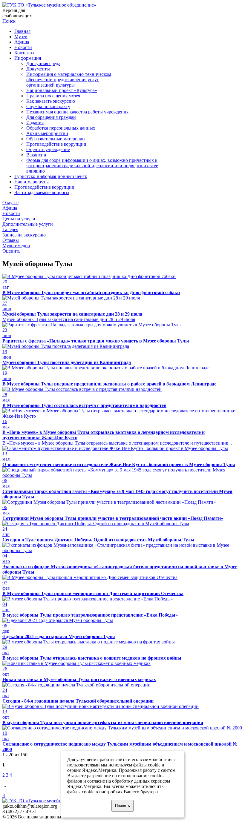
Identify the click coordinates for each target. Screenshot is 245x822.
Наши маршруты (31, 181)
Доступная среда (43, 63)
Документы (38, 68)
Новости (23, 47)
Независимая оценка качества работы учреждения (77, 111)
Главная (22, 31)
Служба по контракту (48, 106)
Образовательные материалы (55, 138)
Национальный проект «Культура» (61, 90)
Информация (27, 58)
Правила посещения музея (53, 95)
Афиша (21, 41)
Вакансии (36, 154)
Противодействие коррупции (56, 144)
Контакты (24, 52)
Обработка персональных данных (60, 127)
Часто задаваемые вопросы (41, 192)
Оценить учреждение (48, 149)
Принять (122, 805)
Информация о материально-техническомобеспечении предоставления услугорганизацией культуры (68, 79)
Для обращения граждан (51, 117)
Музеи (20, 36)
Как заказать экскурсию (50, 101)
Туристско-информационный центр (50, 176)
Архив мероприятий (47, 133)
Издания (35, 122)
